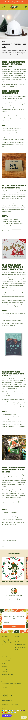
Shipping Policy (4, 671)
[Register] (20, 687)
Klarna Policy (4, 663)
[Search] (4, 7)
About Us (17, 639)
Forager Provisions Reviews (20, 644)
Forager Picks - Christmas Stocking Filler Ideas (12, 581)
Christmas (3, 41)
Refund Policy (4, 669)
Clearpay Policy (4, 656)
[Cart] (25, 7)
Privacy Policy (4, 666)
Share (3, 546)
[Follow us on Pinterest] (8, 695)
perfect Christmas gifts (9, 86)
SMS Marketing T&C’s (6, 677)
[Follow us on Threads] (3, 695)
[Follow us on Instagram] (5, 695)
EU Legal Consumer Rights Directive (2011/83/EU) (6, 660)
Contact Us (17, 641)
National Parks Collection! (10, 325)
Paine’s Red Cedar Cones (16, 229)
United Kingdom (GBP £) (6, 700)
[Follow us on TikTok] (11, 695)
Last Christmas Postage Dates (20, 647)
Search (16, 650)
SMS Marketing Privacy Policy (7, 674)
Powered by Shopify (14, 704)
